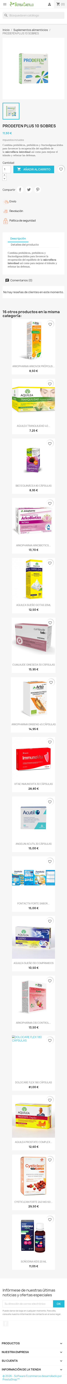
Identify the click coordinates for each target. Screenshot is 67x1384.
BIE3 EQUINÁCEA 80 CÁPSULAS (34, 485)
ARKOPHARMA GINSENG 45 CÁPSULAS (34, 724)
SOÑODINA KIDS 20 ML (33, 1261)
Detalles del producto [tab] (25, 244)
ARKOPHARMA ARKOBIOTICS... (33, 545)
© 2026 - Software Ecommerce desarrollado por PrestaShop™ (32, 1377)
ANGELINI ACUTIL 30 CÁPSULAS (34, 843)
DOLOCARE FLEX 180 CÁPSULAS (33, 1082)
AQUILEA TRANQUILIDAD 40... (33, 425)
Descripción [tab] (18, 238)
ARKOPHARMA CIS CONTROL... (33, 1022)
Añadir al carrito (34, 169)
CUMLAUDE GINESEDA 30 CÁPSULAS (33, 664)
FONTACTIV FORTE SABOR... (33, 903)
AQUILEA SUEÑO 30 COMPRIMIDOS (34, 963)
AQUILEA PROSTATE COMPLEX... (33, 1142)
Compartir (20, 189)
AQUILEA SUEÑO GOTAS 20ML (33, 605)
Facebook (5, 1323)
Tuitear (28, 189)
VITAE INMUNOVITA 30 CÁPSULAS (33, 784)
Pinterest (37, 189)
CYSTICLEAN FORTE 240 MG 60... (33, 1202)
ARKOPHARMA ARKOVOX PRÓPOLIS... (33, 366)
